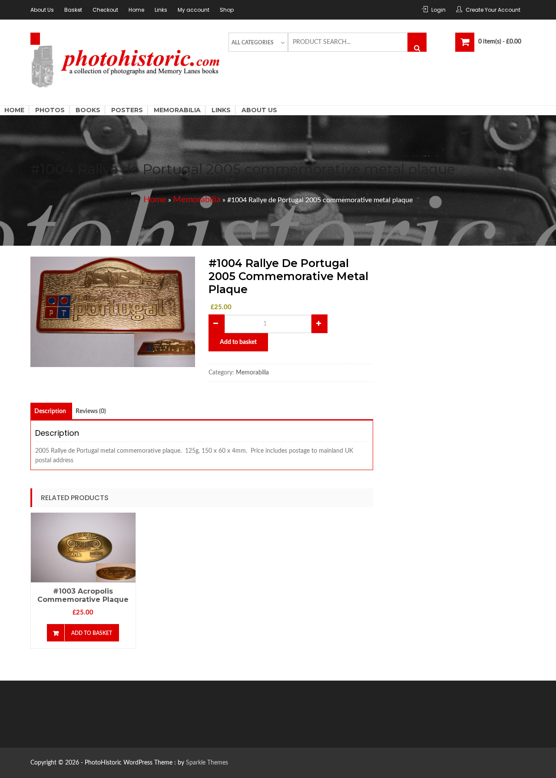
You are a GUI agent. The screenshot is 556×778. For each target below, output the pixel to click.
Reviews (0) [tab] (91, 411)
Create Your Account (493, 9)
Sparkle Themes (207, 763)
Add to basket (238, 342)
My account (193, 9)
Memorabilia (177, 110)
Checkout (105, 9)
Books (88, 110)
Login (438, 9)
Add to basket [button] (91, 633)
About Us (42, 9)
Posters (127, 110)
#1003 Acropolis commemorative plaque (83, 595)
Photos (50, 110)
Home (136, 9)
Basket (73, 9)
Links (161, 9)
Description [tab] (50, 411)
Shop (227, 9)
